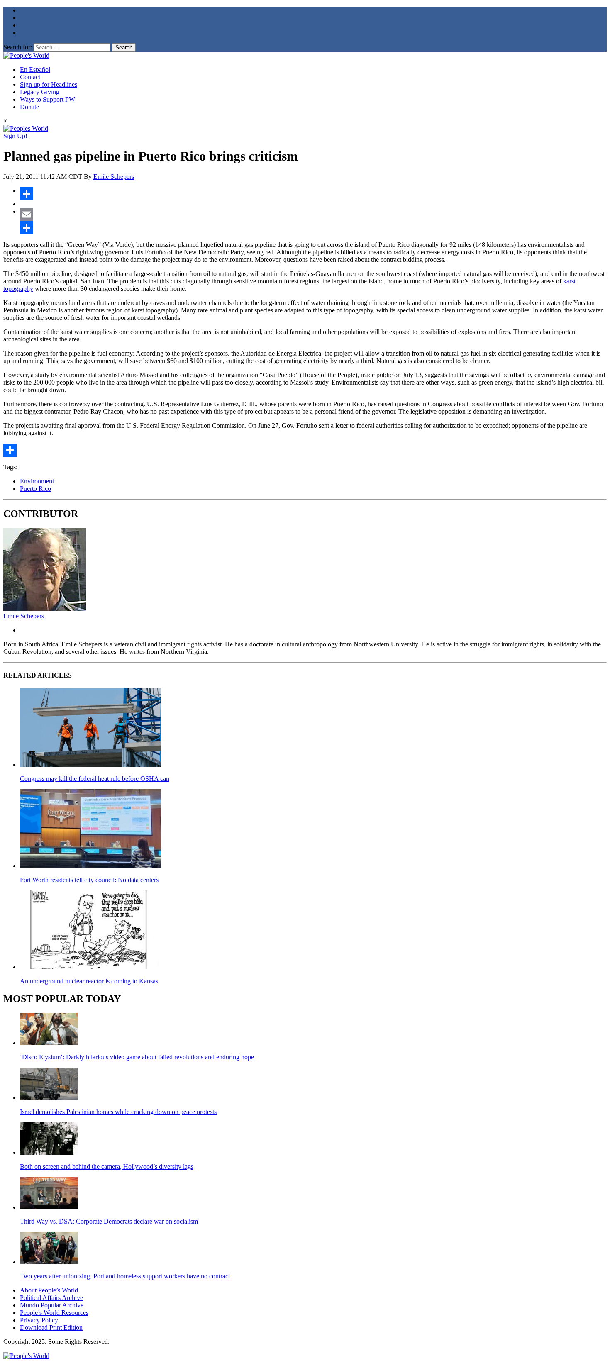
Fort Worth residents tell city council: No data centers (89, 879)
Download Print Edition (51, 1327)
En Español (35, 69)
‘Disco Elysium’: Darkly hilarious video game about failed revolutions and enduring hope (137, 1057)
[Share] (313, 193)
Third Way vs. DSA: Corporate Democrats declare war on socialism (109, 1221)
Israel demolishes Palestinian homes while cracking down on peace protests (118, 1111)
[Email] (313, 214)
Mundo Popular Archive (51, 1305)
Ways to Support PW (47, 99)
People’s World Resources (54, 1312)
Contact (30, 76)
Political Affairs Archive (51, 1297)
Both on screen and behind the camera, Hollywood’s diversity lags (106, 1166)
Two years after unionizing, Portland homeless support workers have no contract (125, 1276)
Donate (29, 106)
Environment (37, 481)
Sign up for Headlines (48, 84)
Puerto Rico (35, 488)
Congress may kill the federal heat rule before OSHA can (94, 778)
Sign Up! (15, 135)
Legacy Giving (39, 91)
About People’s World (49, 1290)
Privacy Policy (39, 1320)
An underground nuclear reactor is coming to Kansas (89, 981)
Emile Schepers (113, 176)
